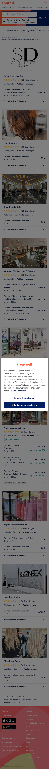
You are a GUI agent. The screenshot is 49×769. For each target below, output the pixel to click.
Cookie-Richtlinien (18, 391)
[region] (24, 384)
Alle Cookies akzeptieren (24, 405)
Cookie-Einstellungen (24, 398)
